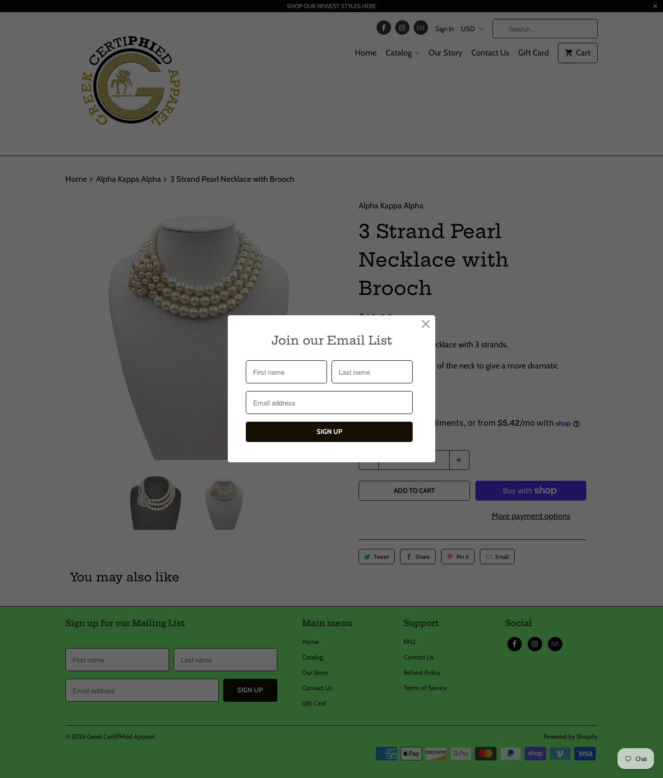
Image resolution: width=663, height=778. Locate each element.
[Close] (426, 324)
